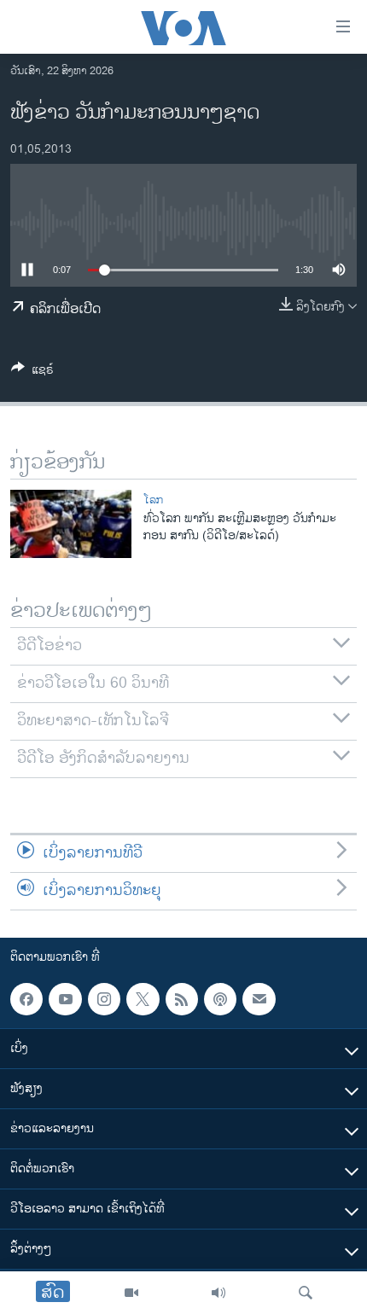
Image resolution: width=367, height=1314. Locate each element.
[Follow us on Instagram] (104, 999)
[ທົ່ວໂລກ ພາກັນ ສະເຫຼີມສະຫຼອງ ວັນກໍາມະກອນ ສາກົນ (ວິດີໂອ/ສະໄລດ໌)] (70, 524)
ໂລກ (153, 500)
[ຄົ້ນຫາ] (305, 1292)
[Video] (131, 1292)
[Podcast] (220, 999)
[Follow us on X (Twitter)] (142, 999)
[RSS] (182, 999)
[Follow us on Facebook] (26, 999)
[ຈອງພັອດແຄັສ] (258, 999)
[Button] (32, 372)
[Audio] (218, 1292)
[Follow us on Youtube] (65, 999)
